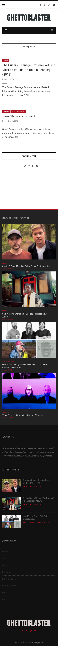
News (6, 60)
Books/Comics (9, 586)
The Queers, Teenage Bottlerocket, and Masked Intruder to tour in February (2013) (28, 69)
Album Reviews (8, 361)
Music (6, 111)
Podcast (6, 565)
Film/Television (9, 579)
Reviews (6, 572)
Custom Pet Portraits (11, 189)
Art (3, 558)
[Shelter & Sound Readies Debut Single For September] (29, 242)
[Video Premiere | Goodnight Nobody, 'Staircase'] (29, 391)
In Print (5, 592)
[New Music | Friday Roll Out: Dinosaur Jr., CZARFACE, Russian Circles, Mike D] (29, 341)
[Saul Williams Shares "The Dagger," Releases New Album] (29, 290)
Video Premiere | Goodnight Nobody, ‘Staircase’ (23, 415)
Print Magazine (18, 111)
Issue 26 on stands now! (18, 116)
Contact (5, 599)
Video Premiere (8, 412)
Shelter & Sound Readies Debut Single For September (26, 266)
